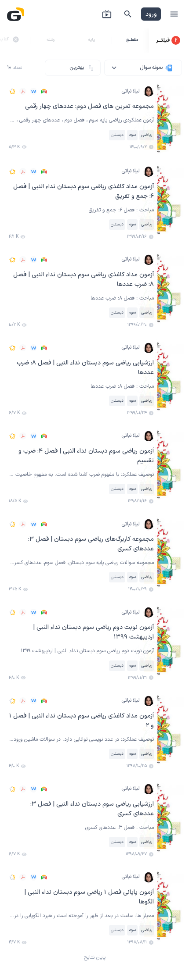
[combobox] (143, 68)
